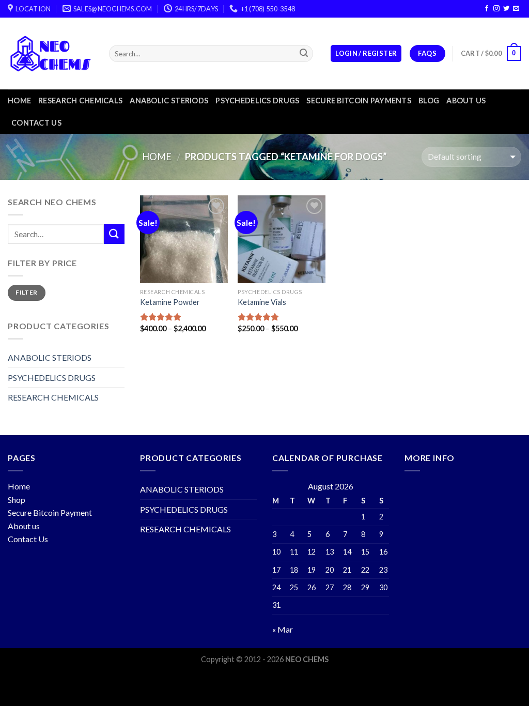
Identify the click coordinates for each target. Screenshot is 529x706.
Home (19, 100)
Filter (26, 292)
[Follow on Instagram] (496, 8)
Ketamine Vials (262, 302)
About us (466, 100)
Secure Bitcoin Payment (50, 512)
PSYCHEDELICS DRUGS (257, 100)
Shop (16, 499)
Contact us (36, 122)
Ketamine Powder (170, 302)
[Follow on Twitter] (506, 8)
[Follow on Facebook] (487, 8)
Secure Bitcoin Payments (358, 100)
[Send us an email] (516, 8)
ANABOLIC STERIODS (169, 100)
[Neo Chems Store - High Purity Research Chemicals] (51, 53)
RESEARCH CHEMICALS (80, 100)
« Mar (282, 629)
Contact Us (28, 539)
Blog (428, 100)
